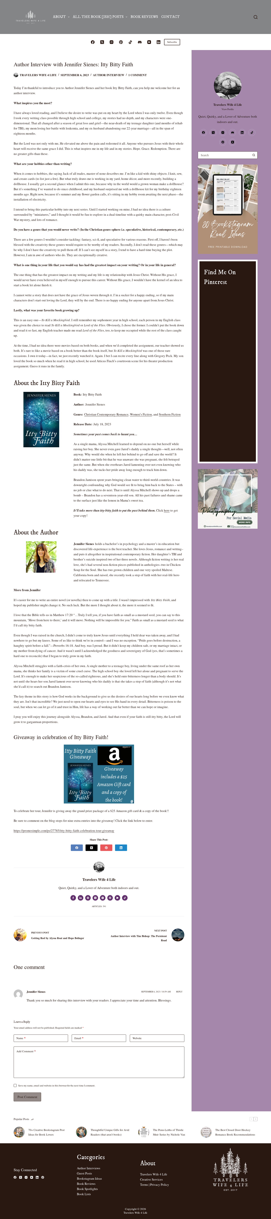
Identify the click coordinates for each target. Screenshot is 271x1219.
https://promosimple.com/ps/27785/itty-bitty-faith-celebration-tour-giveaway (64, 830)
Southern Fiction (170, 414)
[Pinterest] (121, 42)
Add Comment (26, 1051)
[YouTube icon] (117, 898)
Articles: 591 (99, 906)
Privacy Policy (159, 1184)
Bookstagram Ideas (89, 1178)
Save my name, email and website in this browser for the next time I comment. (56, 1085)
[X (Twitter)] (102, 42)
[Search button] (253, 155)
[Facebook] (93, 42)
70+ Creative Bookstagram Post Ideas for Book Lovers (46, 1132)
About (59, 17)
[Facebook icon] (73, 898)
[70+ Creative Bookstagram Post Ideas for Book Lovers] (19, 1132)
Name (21, 1038)
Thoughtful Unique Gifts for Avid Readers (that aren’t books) (110, 1132)
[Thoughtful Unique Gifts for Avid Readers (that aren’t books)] (81, 1132)
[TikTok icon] (125, 898)
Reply (179, 991)
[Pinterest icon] (110, 898)
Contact (170, 17)
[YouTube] (149, 42)
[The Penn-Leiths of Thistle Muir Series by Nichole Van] (143, 1132)
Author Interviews (88, 1168)
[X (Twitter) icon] (95, 898)
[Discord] (140, 42)
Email (79, 1038)
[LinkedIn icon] (80, 898)
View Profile (228, 109)
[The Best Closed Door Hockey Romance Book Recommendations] (206, 1132)
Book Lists (84, 1194)
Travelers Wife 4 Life (153, 1174)
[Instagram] (111, 42)
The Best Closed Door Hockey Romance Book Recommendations (235, 1132)
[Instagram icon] (102, 898)
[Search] (256, 17)
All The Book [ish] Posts (98, 17)
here (167, 510)
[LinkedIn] (158, 42)
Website (137, 1038)
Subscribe (172, 42)
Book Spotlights (87, 1189)
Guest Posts (84, 1173)
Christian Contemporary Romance (106, 414)
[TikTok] (130, 42)
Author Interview (108, 75)
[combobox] (224, 155)
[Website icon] (88, 898)
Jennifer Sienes (36, 991)
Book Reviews (144, 17)
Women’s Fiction (141, 414)
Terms (144, 1184)
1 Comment (137, 75)
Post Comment (27, 1097)
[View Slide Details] (227, 209)
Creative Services (151, 1179)
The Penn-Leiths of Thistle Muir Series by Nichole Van (169, 1132)
